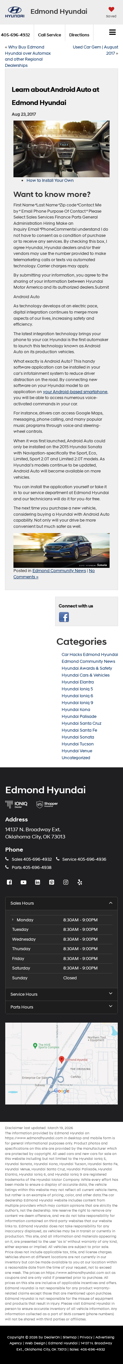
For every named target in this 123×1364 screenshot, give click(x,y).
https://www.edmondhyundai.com (34, 1138)
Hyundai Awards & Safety (87, 668)
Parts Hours (21, 1007)
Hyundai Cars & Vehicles (86, 675)
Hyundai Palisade (79, 716)
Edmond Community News (59, 570)
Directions (79, 35)
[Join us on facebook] (64, 617)
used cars (66, 1154)
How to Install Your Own (50, 180)
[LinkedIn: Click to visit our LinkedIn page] (38, 882)
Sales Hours (22, 903)
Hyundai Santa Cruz (81, 723)
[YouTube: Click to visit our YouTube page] (24, 882)
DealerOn (52, 1337)
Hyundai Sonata (78, 737)
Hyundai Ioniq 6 (77, 696)
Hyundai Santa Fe (79, 730)
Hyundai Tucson (78, 744)
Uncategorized (76, 757)
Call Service (49, 35)
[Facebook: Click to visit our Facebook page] (10, 882)
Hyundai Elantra (78, 682)
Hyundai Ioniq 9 (77, 702)
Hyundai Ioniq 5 (77, 689)
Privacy (86, 1337)
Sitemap (70, 1337)
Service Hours (23, 994)
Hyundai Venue (77, 751)
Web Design (35, 1343)
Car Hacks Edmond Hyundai (90, 654)
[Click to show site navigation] (112, 33)
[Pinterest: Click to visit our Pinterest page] (52, 882)
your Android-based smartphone (75, 391)
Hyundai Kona (76, 709)
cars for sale (100, 1154)
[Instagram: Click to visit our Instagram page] (66, 882)
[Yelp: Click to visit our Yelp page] (80, 882)
